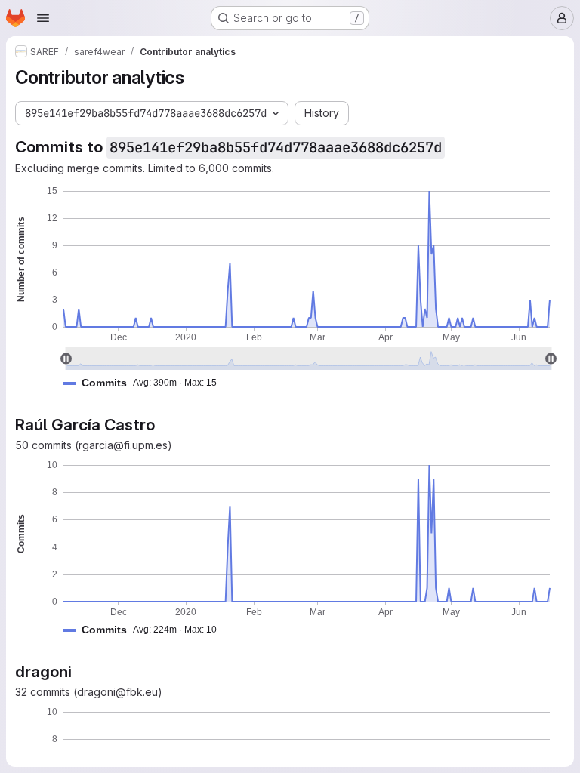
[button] (146, 383)
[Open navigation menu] (43, 18)
